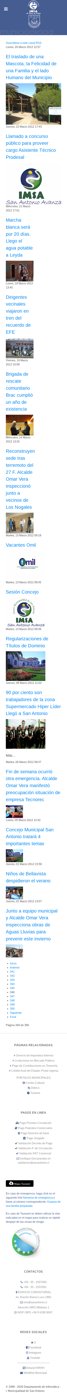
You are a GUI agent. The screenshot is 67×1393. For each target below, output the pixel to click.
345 (12, 988)
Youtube (35, 1357)
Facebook (35, 1347)
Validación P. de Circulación (35, 1148)
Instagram (35, 1352)
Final (13, 1016)
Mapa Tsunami (22, 1183)
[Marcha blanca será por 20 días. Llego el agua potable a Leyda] (20, 270)
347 (12, 996)
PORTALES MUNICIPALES (33, 1077)
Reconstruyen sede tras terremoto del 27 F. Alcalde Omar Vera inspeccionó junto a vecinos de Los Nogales (20, 479)
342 (12, 975)
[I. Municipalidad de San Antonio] (33, 7)
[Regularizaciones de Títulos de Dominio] (25, 665)
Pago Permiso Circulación (35, 1122)
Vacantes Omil (21, 545)
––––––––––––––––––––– (33, 1362)
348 (12, 1000)
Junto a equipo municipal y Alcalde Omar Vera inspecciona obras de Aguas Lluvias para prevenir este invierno (32, 924)
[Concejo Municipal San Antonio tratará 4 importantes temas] (14, 855)
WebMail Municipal (35, 1372)
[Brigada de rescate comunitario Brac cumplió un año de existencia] (20, 424)
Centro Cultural (35, 1082)
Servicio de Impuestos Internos (34, 1055)
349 (12, 1004)
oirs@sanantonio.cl (35, 1302)
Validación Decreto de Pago (35, 1143)
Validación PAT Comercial (35, 1153)
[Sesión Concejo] (25, 612)
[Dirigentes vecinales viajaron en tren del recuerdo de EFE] (20, 347)
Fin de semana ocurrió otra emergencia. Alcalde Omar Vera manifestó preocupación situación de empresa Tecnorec (33, 785)
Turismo (35, 1093)
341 (12, 971)
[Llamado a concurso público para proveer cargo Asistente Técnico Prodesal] (33, 183)
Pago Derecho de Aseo (35, 1133)
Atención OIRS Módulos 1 (33, 1307)
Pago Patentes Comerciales (35, 1128)
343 (12, 979)
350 (12, 1008)
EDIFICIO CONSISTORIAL (34, 1292)
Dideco (35, 1087)
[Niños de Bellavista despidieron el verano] (14, 892)
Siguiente (16, 1012)
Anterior (15, 967)
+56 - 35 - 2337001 (35, 1287)
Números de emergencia (38, 1197)
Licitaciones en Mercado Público (34, 1060)
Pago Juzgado (35, 1138)
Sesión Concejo (22, 592)
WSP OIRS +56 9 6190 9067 (35, 1312)
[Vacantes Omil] (25, 565)
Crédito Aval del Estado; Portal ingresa (34, 1070)
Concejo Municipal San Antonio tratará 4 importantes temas (30, 836)
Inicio (13, 963)
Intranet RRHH (35, 1367)
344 (12, 984)
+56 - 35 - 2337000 (35, 1282)
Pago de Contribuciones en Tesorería (34, 1065)
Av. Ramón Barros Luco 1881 (33, 1297)
